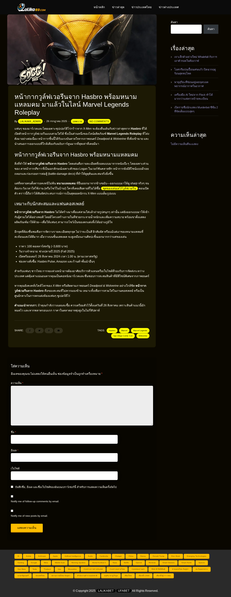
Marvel (124, 330)
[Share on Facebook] (29, 330)
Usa (59, 569)
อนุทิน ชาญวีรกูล (111, 576)
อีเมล (14, 450)
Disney (143, 556)
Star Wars (22, 569)
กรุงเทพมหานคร (138, 569)
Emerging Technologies (196, 556)
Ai (18, 556)
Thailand (47, 569)
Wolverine (143, 336)
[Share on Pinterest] (49, 330)
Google (34, 563)
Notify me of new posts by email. (29, 515)
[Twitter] (39, 330)
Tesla (34, 569)
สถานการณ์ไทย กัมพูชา (60, 576)
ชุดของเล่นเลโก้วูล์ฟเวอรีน (119, 188)
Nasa (115, 563)
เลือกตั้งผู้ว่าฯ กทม (163, 576)
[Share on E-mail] (58, 330)
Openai (139, 563)
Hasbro (112, 330)
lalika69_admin (30, 121)
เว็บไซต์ (15, 468)
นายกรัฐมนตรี (23, 576)
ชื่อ (13, 432)
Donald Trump (158, 556)
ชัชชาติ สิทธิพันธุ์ (158, 569)
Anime (28, 556)
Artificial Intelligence (73, 556)
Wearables (72, 569)
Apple (55, 556)
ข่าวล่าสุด (118, 7)
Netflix (126, 563)
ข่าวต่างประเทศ (169, 7)
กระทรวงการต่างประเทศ (93, 569)
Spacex (202, 563)
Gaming (21, 563)
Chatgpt (118, 556)
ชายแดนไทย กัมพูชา (180, 569)
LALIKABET (106, 590)
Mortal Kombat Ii (99, 563)
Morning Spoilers (78, 563)
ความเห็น (17, 383)
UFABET (124, 590)
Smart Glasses (168, 563)
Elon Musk (175, 556)
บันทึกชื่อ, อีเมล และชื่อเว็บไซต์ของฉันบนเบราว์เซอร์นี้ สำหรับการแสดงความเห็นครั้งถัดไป (66, 487)
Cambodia (104, 556)
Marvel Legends (140, 330)
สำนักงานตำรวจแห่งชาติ (87, 576)
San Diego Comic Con (123, 336)
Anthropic (42, 556)
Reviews (152, 563)
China (130, 556)
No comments (99, 121)
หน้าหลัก (99, 7)
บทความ (77, 121)
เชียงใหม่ (128, 576)
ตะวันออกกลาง (202, 569)
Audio (90, 556)
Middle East (60, 563)
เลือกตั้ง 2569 (144, 576)
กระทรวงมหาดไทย (117, 569)
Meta (46, 563)
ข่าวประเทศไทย (142, 7)
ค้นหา (174, 22)
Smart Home (186, 563)
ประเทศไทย (40, 576)
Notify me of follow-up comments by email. (35, 501)
